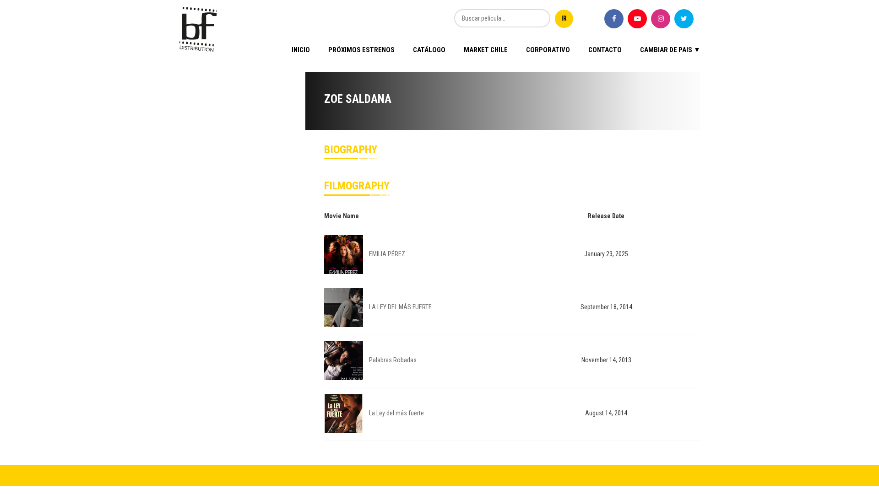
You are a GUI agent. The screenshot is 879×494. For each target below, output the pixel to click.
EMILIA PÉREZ (387, 254)
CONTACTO (605, 50)
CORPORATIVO (548, 50)
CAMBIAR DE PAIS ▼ (670, 50)
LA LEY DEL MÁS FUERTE (400, 307)
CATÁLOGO (429, 50)
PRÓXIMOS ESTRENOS (361, 50)
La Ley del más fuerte (396, 413)
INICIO (301, 50)
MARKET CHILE (486, 50)
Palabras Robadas (393, 360)
